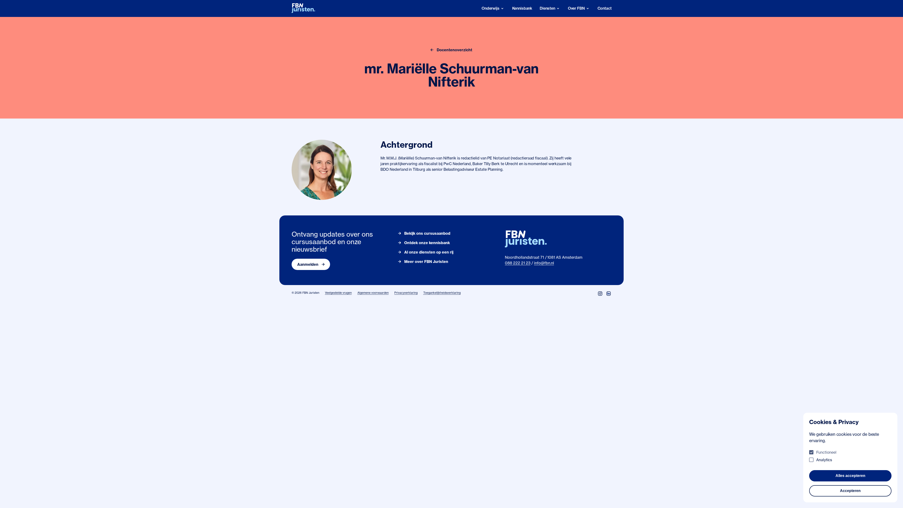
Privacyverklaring (406, 292)
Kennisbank (522, 8)
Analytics (824, 459)
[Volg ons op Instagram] (600, 293)
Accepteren (850, 491)
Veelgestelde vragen (338, 292)
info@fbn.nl (544, 263)
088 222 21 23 (518, 263)
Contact (605, 8)
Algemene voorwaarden (373, 292)
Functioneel (826, 452)
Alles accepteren (850, 476)
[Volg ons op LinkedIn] (608, 293)
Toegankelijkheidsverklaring (442, 292)
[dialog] (850, 457)
